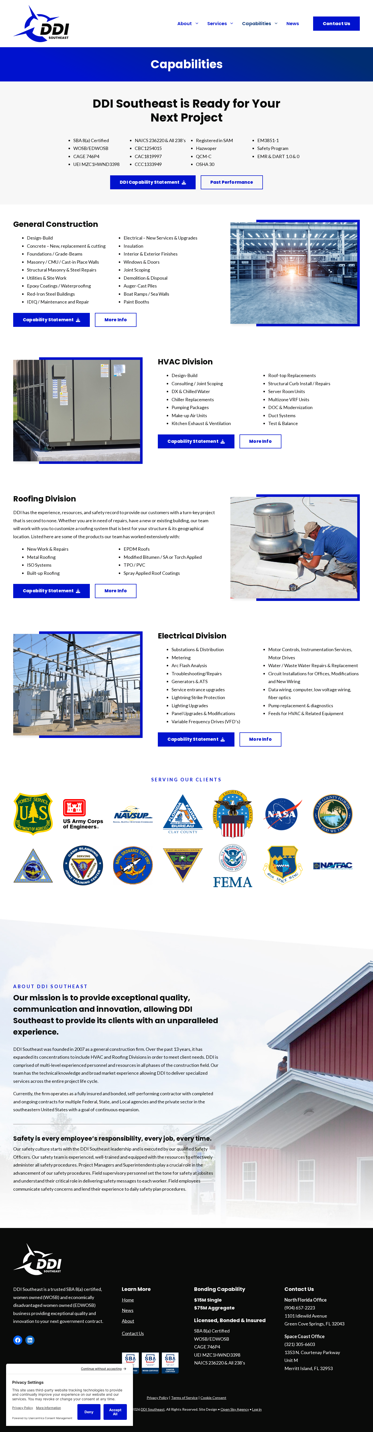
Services (217, 23)
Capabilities (256, 23)
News (292, 23)
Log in (257, 1409)
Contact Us (336, 23)
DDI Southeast (153, 1409)
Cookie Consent (213, 1397)
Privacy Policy (157, 1397)
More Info (116, 320)
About (184, 23)
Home (128, 1300)
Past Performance (231, 182)
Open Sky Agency (235, 1409)
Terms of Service (184, 1397)
